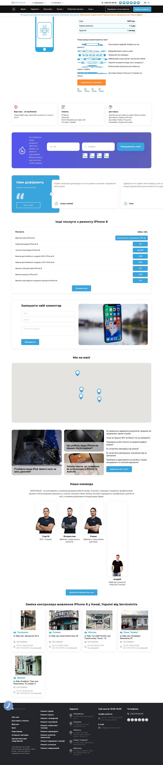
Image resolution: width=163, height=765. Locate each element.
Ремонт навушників (50, 748)
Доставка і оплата (20, 721)
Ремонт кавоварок (49, 731)
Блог (14, 728)
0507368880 (21, 642)
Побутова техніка (75, 9)
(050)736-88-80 (110, 3)
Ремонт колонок (48, 745)
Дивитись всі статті (119, 469)
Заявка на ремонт (142, 9)
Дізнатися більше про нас (81, 592)
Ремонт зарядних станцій (53, 741)
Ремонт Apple (47, 711)
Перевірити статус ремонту (118, 9)
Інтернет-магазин (20, 735)
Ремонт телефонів (49, 718)
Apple (23, 9)
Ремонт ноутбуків (49, 722)
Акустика (48, 9)
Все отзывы (28, 205)
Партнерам (17, 731)
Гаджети (34, 9)
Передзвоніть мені (131, 146)
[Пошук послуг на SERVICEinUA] (14, 9)
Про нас (15, 717)
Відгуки (15, 724)
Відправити (30, 342)
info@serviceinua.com (111, 728)
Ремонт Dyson (47, 715)
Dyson (59, 9)
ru (145, 3)
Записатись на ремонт (91, 82)
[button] (51, 194)
